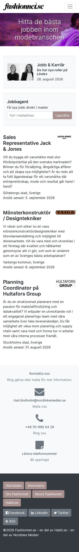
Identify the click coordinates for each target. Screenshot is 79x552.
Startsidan (13, 485)
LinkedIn (41, 513)
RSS (11, 521)
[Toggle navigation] (70, 6)
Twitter (63, 513)
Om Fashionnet (17, 494)
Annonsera (36, 485)
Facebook (17, 513)
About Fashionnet (48, 494)
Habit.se (12, 503)
